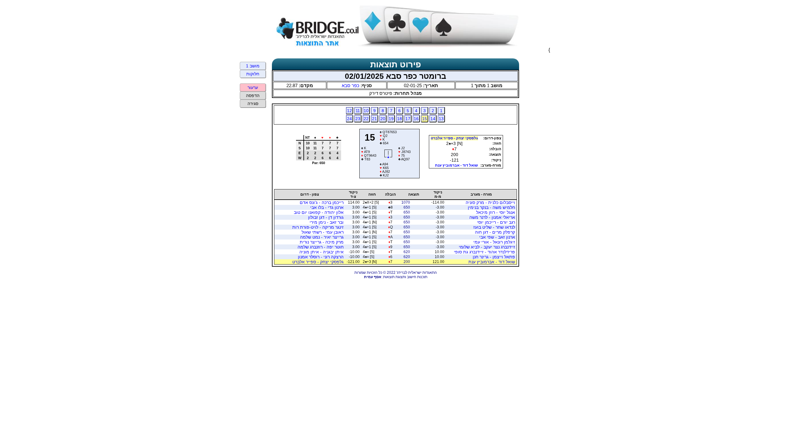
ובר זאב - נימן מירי (327, 222)
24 (349, 118)
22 (366, 118)
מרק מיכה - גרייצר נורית (322, 241)
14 (432, 118)
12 (349, 110)
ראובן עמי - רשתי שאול (323, 232)
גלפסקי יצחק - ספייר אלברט (454, 138)
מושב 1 (253, 65)
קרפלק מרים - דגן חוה (495, 232)
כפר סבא (350, 85)
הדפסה (253, 95)
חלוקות (252, 73)
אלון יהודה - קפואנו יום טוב (319, 212)
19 (391, 118)
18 (399, 118)
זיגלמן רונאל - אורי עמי (494, 241)
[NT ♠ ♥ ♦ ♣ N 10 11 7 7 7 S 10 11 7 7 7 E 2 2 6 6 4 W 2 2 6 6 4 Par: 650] (316, 176)
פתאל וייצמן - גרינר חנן (494, 256)
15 (424, 118)
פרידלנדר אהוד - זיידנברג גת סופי (484, 251)
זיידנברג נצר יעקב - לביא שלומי (487, 246)
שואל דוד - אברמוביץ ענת (456, 165)
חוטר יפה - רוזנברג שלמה (321, 246)
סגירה (252, 103)
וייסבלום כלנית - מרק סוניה (490, 202)
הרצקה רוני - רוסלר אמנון (321, 256)
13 (441, 118)
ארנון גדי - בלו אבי (327, 207)
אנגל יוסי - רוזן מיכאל (495, 212)
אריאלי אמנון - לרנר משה (492, 217)
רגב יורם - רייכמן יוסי (496, 222)
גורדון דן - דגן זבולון (326, 217)
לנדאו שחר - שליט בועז (494, 227)
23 (357, 118)
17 (407, 118)
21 (374, 118)
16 (416, 118)
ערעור (252, 87)
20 (382, 118)
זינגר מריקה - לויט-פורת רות (318, 227)
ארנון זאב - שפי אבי (497, 237)
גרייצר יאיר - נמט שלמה (322, 237)
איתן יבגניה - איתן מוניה (321, 251)
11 (358, 110)
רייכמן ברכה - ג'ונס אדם (322, 202)
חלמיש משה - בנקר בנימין (491, 207)
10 (366, 110)
